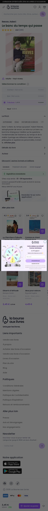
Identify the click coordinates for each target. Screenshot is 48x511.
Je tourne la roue (35, 261)
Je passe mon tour (35, 263)
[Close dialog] (45, 241)
